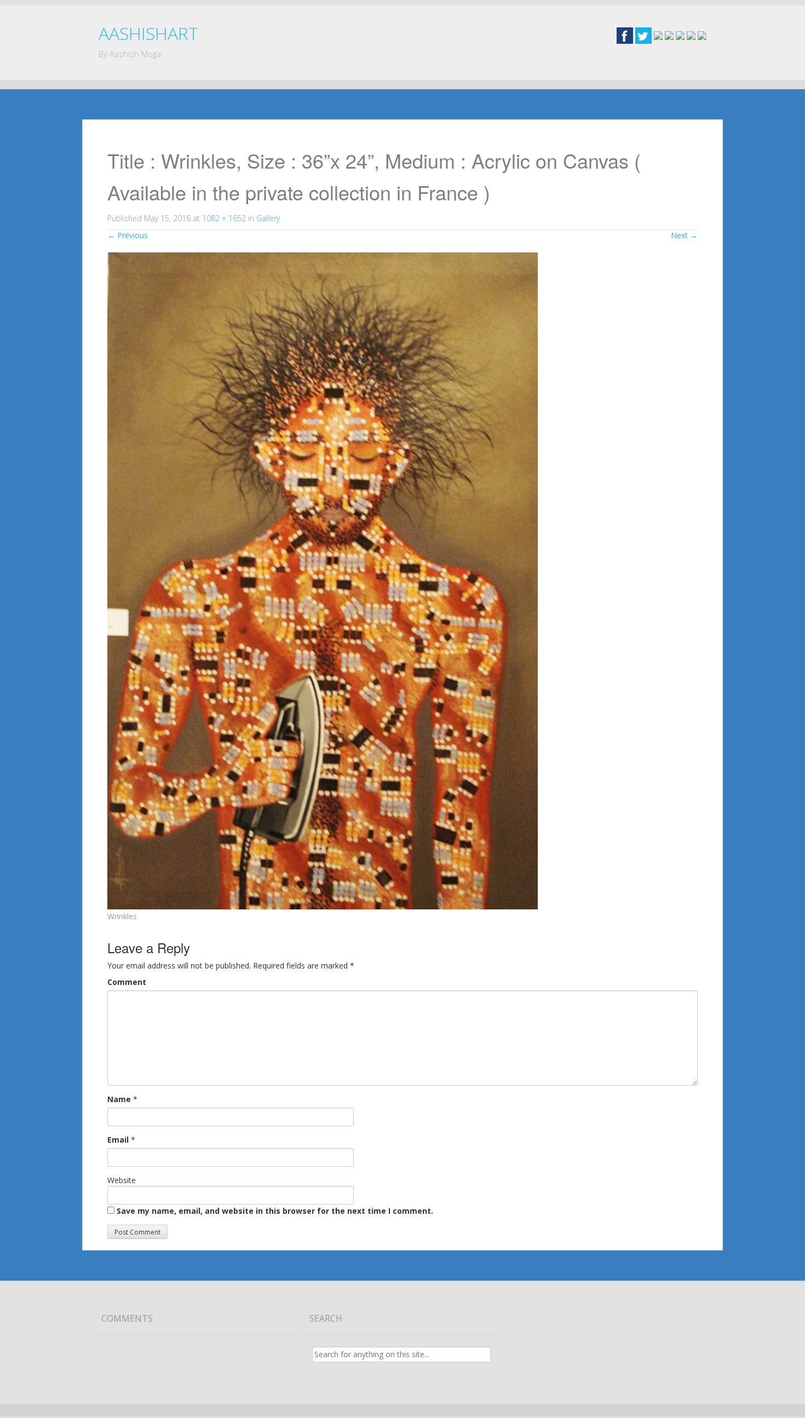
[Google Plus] (658, 35)
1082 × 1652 (224, 218)
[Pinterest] (691, 35)
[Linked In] (680, 35)
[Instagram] (669, 35)
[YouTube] (702, 35)
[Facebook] (625, 35)
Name (119, 1099)
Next (684, 235)
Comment (126, 982)
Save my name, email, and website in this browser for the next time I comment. (275, 1211)
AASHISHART (148, 33)
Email (118, 1139)
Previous (127, 235)
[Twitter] (643, 35)
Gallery (268, 218)
